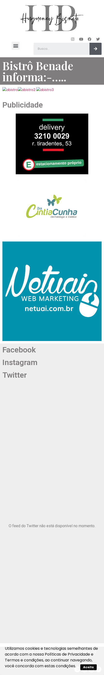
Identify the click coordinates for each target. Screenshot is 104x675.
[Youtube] (81, 39)
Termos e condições (24, 660)
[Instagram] (72, 39)
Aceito (88, 667)
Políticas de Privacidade (67, 654)
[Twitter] (98, 39)
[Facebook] (89, 39)
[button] (16, 46)
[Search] (95, 49)
